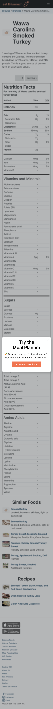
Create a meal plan (26, 364)
